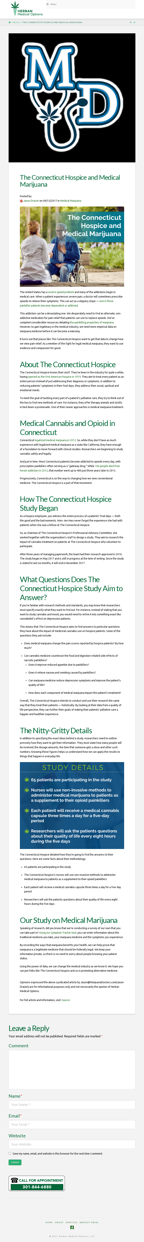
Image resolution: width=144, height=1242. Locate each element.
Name (15, 1096)
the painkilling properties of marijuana (92, 322)
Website (17, 1135)
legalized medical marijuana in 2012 (55, 440)
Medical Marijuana (70, 200)
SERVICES (71, 1222)
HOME (49, 1222)
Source (66, 1000)
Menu (53, 4)
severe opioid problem (61, 292)
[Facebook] (72, 1227)
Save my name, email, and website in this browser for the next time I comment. (58, 1153)
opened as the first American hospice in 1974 (54, 376)
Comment (18, 1045)
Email (15, 1115)
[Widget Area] (89, 1222)
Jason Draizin (31, 200)
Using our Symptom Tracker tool (57, 932)
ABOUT (59, 1222)
